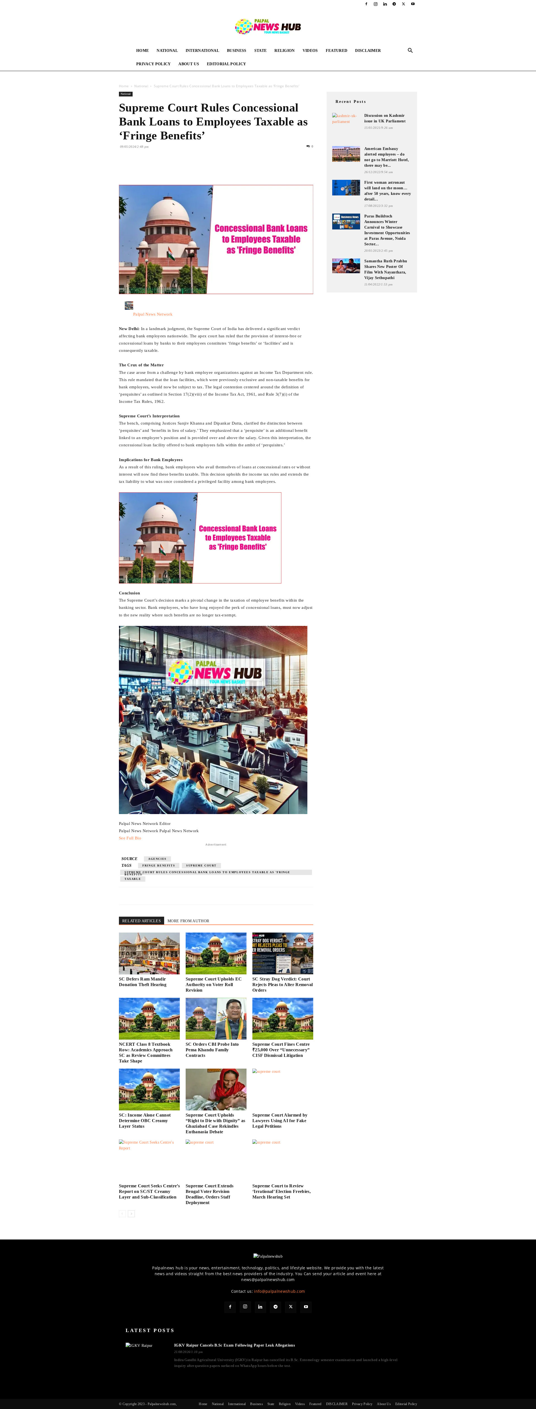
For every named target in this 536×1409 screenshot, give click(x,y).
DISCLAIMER (368, 51)
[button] (410, 51)
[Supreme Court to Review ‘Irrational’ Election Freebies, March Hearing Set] (282, 1160)
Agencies (157, 858)
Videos (310, 51)
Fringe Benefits (158, 865)
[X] (403, 4)
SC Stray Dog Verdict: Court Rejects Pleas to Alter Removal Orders (282, 984)
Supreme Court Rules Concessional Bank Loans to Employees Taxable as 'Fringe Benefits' (207, 873)
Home (142, 51)
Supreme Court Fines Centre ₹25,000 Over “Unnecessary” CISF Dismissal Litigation (281, 1050)
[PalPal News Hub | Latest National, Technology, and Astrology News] (268, 26)
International (202, 51)
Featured (337, 51)
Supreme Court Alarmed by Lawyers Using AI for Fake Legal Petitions (280, 1121)
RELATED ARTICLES (141, 921)
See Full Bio (130, 838)
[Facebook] (366, 4)
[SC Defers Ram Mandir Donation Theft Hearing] (149, 953)
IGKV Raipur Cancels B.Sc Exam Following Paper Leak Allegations (234, 1345)
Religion (284, 51)
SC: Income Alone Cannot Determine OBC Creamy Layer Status (145, 1121)
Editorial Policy (226, 64)
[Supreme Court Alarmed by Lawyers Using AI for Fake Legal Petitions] (282, 1089)
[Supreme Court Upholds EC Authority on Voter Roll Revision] (216, 953)
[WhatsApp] (163, 169)
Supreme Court (201, 865)
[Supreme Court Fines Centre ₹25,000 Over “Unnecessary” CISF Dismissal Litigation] (282, 1019)
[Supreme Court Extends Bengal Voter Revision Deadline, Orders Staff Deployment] (216, 1160)
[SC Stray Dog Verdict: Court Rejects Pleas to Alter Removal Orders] (282, 953)
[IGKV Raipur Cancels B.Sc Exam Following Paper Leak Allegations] (147, 1356)
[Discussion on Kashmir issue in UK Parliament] (346, 120)
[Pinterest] (150, 169)
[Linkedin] (385, 4)
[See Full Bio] (144, 838)
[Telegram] (394, 4)
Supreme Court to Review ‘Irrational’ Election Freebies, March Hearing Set (281, 1191)
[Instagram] (376, 4)
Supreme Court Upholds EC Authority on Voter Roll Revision (214, 984)
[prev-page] (122, 1213)
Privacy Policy (153, 64)
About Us (188, 64)
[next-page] (131, 1213)
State (260, 51)
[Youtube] (413, 4)
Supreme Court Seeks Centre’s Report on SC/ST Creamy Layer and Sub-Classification (149, 1191)
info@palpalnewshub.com (279, 1291)
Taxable (133, 878)
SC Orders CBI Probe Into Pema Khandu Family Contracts (212, 1050)
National (167, 51)
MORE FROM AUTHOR (188, 921)
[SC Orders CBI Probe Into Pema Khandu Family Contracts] (216, 1019)
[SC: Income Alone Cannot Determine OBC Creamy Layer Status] (149, 1089)
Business (237, 51)
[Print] (188, 169)
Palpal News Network (153, 314)
